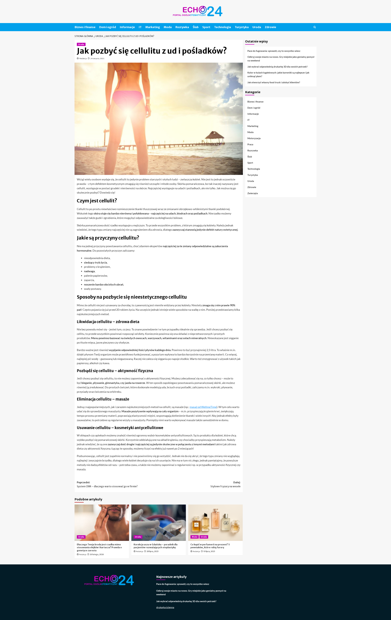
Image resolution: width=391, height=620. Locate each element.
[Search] (315, 27)
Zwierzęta (252, 193)
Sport (206, 27)
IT (140, 27)
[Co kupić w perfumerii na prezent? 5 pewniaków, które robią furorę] (215, 523)
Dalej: (225, 484)
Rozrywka (182, 27)
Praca (250, 144)
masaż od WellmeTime (203, 407)
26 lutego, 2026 (97, 554)
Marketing (152, 27)
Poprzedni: (107, 484)
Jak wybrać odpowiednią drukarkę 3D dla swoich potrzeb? (277, 66)
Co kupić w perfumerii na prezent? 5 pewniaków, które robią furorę (210, 546)
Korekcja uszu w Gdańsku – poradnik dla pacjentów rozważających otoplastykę (155, 546)
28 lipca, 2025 (153, 551)
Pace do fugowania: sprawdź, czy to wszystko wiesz (273, 50)
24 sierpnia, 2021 (97, 58)
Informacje (127, 27)
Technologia (222, 27)
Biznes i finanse (85, 27)
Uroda (256, 27)
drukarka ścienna (165, 607)
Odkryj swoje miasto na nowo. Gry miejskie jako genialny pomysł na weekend (280, 58)
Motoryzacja (254, 138)
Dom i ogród (107, 27)
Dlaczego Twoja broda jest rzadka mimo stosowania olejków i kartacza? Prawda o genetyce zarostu (99, 547)
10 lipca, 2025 (209, 551)
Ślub (196, 27)
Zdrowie (270, 27)
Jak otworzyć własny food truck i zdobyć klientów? (273, 82)
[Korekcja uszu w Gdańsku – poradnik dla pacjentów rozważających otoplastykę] (158, 523)
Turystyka (242, 27)
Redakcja (83, 58)
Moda (168, 27)
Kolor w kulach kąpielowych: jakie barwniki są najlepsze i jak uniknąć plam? (278, 74)
